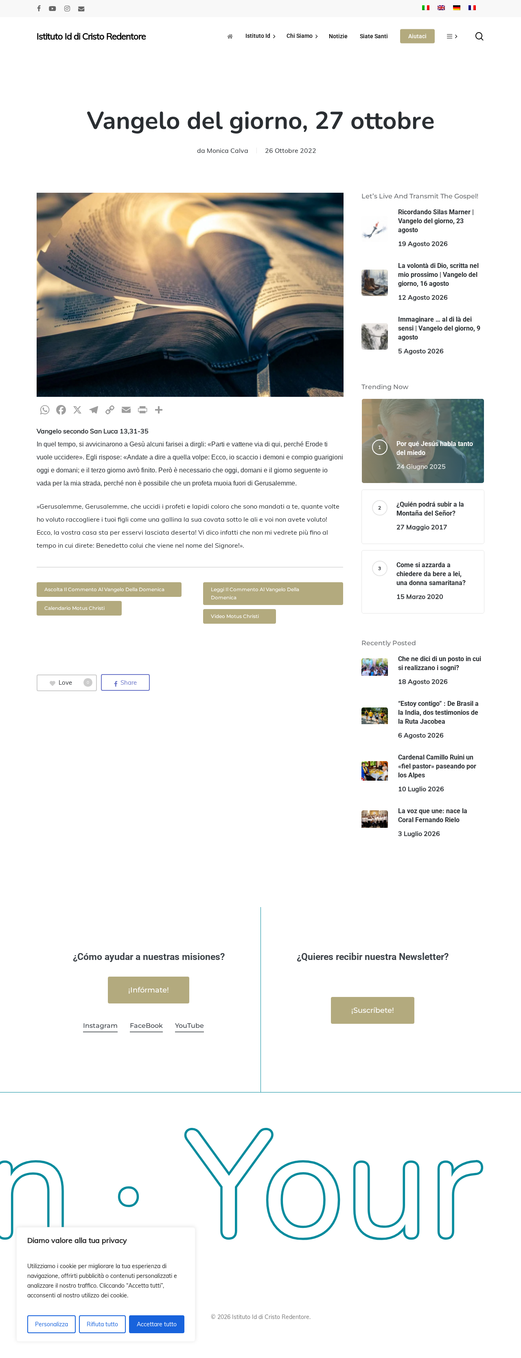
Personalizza (51, 1324)
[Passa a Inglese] (441, 8)
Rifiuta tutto (102, 1324)
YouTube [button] (189, 1025)
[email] (81, 8)
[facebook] (39, 8)
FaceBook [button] (146, 1025)
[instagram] (67, 8)
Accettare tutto (157, 1324)
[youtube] (52, 8)
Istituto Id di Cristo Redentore (91, 36)
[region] (105, 1284)
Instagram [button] (100, 1025)
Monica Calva (227, 150)
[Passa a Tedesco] (456, 8)
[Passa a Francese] (472, 8)
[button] (109, 589)
